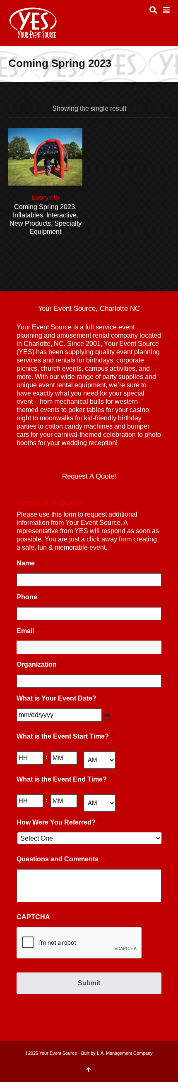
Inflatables (28, 215)
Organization (40, 664)
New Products (30, 223)
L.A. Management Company (124, 1053)
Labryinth (45, 197)
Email (28, 630)
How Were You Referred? (59, 822)
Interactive (61, 215)
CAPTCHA (33, 916)
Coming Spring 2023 (44, 206)
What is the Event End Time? (65, 779)
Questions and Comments (58, 859)
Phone (30, 597)
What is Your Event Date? (59, 698)
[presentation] (79, 943)
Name (29, 563)
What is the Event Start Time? (66, 736)
